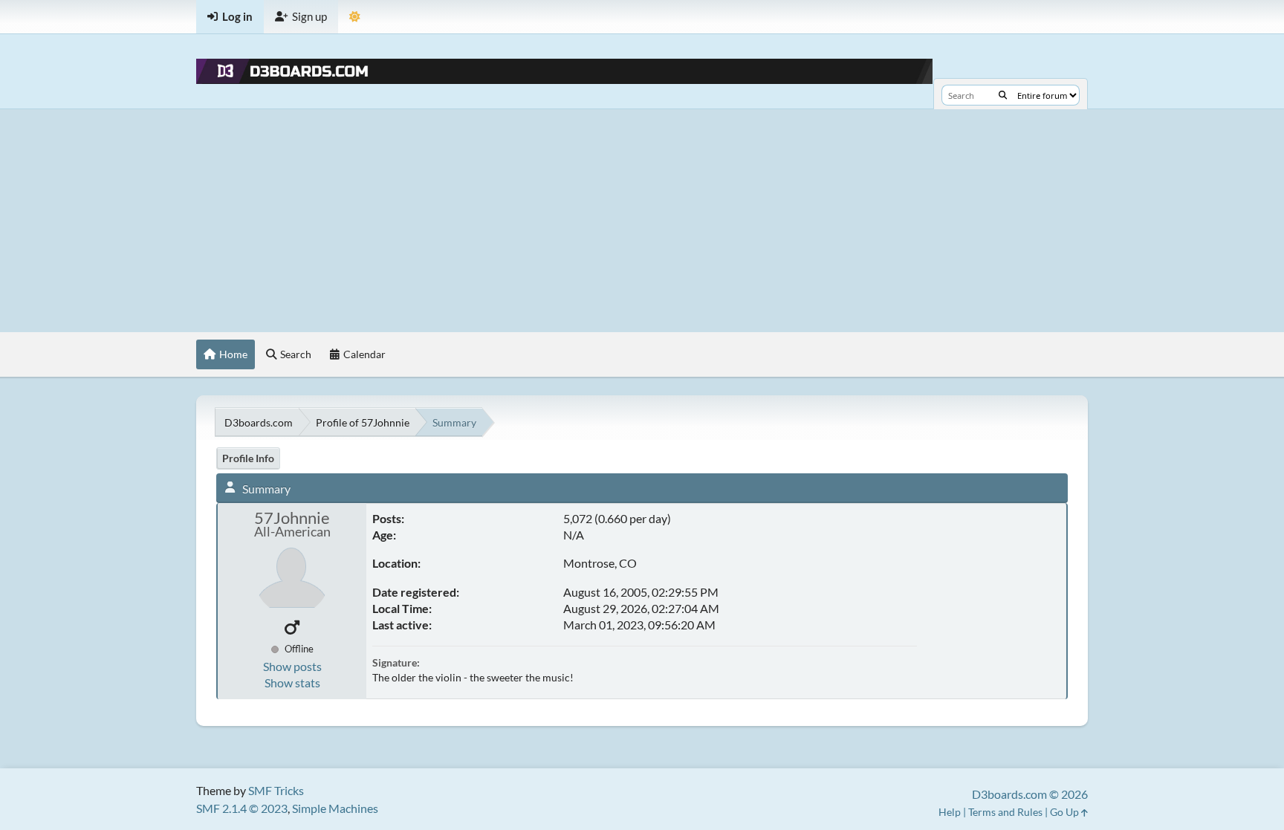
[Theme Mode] (355, 16)
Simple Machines (335, 808)
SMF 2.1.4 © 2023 (242, 808)
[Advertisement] (642, 221)
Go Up (1065, 811)
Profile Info (248, 458)
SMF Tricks (276, 790)
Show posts (292, 666)
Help (949, 811)
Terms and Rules (1005, 811)
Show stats (292, 682)
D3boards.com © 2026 (1030, 794)
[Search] (1002, 95)
